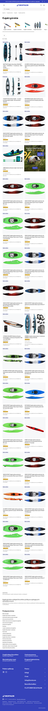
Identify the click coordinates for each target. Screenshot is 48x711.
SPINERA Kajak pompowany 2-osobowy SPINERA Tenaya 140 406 (35, 337)
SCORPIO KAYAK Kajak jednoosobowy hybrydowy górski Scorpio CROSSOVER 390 (35, 66)
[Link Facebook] (3, 672)
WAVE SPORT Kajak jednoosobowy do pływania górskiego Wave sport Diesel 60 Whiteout (34, 271)
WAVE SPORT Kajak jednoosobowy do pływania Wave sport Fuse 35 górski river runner (34, 135)
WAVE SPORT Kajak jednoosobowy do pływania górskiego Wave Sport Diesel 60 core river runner (13, 135)
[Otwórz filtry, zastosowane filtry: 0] (4, 35)
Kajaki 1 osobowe (7, 29)
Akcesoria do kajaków (7, 622)
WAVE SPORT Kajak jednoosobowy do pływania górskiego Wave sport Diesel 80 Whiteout (34, 372)
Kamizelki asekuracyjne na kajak (9, 617)
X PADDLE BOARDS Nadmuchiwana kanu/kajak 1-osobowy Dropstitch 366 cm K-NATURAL (13, 338)
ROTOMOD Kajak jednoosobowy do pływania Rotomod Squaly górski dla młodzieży (34, 100)
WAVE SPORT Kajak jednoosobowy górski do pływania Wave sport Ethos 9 (34, 303)
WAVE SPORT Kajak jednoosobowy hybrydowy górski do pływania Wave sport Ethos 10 (34, 545)
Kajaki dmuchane (38, 29)
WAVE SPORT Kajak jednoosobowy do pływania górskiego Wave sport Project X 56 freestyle (13, 545)
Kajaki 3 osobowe (28, 29)
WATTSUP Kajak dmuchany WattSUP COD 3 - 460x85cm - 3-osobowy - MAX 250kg (13, 66)
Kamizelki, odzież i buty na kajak (9, 646)
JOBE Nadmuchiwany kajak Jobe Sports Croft (13, 168)
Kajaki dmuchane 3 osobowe (8, 637)
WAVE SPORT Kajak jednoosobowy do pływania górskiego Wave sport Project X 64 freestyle (13, 237)
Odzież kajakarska (6, 633)
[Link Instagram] (6, 672)
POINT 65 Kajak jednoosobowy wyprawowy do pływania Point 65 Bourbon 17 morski (33, 441)
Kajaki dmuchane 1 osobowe (8, 629)
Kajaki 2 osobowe (17, 29)
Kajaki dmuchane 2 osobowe (8, 615)
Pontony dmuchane (6, 638)
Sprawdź (35, 167)
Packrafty (4, 631)
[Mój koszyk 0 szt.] (44, 5)
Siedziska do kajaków (7, 642)
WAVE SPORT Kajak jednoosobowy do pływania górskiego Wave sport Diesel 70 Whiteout (34, 237)
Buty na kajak (5, 613)
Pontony (4, 626)
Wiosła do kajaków (6, 624)
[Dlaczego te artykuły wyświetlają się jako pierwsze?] (3, 38)
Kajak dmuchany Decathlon (8, 647)
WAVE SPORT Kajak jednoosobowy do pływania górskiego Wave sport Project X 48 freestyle (13, 271)
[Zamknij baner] (45, 1)
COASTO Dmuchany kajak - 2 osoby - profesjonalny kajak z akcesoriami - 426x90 (12, 100)
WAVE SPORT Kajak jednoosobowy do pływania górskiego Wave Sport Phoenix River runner (13, 304)
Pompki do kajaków (6, 635)
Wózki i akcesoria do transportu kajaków (11, 620)
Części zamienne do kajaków (9, 628)
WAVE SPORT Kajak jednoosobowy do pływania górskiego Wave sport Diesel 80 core (13, 202)
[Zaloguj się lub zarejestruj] (41, 5)
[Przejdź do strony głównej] (22, 5)
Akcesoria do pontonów (7, 619)
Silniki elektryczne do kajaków (9, 644)
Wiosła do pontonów (7, 640)
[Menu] (4, 5)
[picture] (13, 51)
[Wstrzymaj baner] (43, 1)
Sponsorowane (27, 145)
